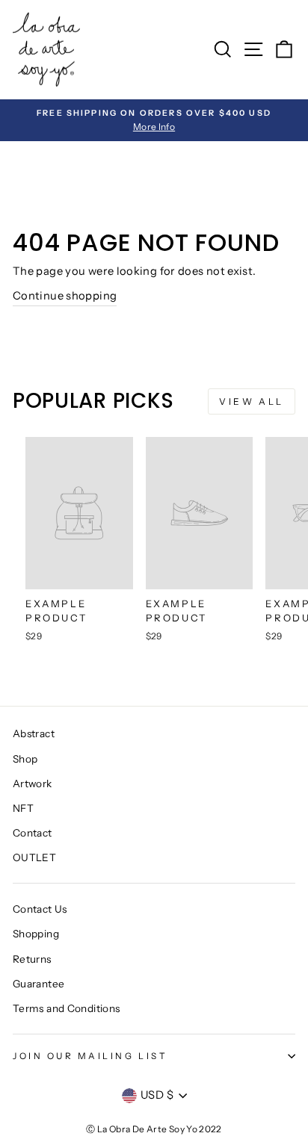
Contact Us (40, 909)
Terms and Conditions (66, 1008)
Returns (32, 959)
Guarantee (38, 984)
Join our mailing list (90, 1056)
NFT (23, 808)
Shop (25, 759)
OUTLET (34, 857)
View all (251, 401)
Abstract (34, 733)
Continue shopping (65, 295)
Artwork (32, 783)
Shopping (36, 934)
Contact (32, 833)
